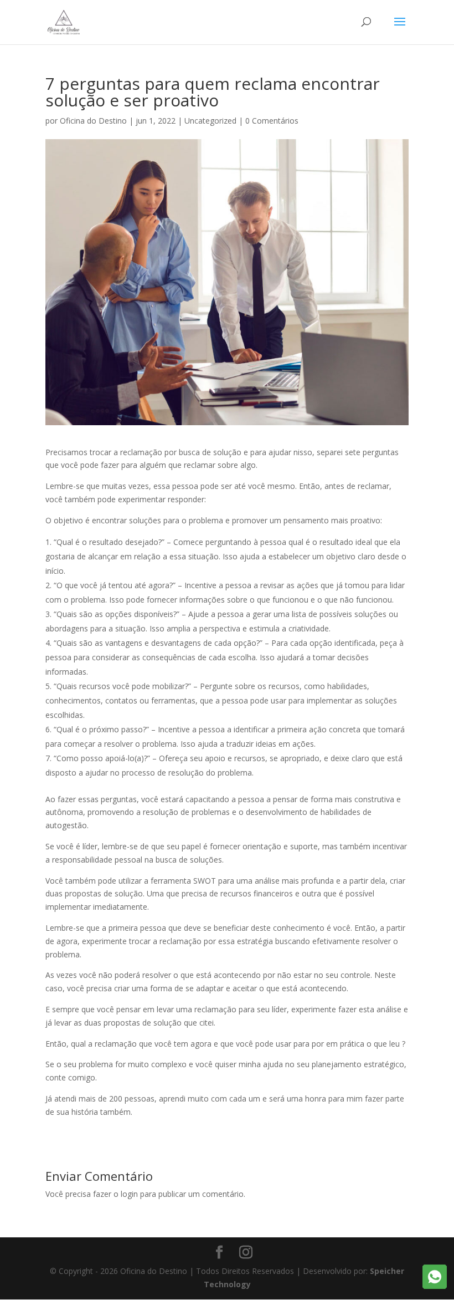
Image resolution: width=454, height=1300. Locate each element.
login (129, 1194)
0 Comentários (271, 120)
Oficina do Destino (93, 120)
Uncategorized (210, 120)
